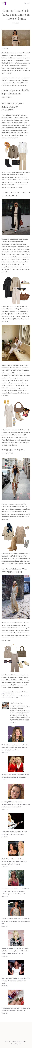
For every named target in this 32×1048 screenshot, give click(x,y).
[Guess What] (4, 3)
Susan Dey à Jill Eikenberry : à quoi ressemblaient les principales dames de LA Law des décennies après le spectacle (16, 804)
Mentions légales (21, 1041)
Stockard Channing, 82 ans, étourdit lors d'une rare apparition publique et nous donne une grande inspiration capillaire (15, 747)
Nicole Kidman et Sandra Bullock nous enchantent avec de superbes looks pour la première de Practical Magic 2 (14, 861)
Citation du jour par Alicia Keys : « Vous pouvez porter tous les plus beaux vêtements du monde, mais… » (16, 921)
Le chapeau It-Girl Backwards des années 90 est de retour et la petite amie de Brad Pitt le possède (16, 980)
